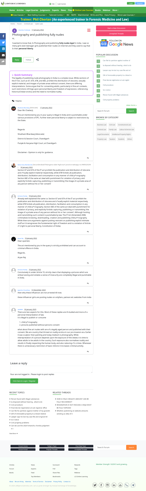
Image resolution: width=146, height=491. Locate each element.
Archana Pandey (22, 196)
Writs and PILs (96, 15)
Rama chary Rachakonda (25, 165)
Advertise (28, 482)
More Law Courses (126, 15)
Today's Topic (51, 446)
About (11, 482)
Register (140, 3)
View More (12, 433)
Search (131, 111)
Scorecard (56, 465)
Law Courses (62, 4)
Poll (54, 469)
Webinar (106, 10)
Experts (55, 10)
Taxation (112, 139)
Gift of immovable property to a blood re (117, 75)
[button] (88, 31)
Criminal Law (101, 129)
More (114, 10)
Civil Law (112, 125)
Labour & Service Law (126, 129)
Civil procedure (17, 405)
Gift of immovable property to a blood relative (28, 414)
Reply (17, 60)
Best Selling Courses (36, 15)
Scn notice (15, 420)
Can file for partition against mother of (116, 60)
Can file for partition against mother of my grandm (30, 411)
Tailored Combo (56, 15)
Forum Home (23, 446)
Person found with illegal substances (25, 399)
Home (12, 10)
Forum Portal (22, 449)
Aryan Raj (20, 238)
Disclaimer (48, 482)
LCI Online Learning (81, 476)
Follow (28, 60)
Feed (32, 473)
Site (53, 4)
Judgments (45, 10)
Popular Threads (51, 449)
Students (121, 139)
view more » (131, 105)
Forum (11, 469)
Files (70, 10)
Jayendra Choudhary (24, 290)
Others (129, 139)
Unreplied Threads (116, 33)
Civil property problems (20, 423)
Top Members (35, 476)
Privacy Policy (57, 482)
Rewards (77, 465)
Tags (75, 469)
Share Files (56, 473)
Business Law (101, 125)
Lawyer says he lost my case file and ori (116, 70)
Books (98, 10)
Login (131, 3)
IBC (68, 15)
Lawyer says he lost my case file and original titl (29, 417)
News (63, 10)
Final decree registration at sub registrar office (29, 408)
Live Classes (18, 15)
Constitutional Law (124, 125)
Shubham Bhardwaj (23, 108)
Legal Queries (32, 10)
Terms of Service (38, 482)
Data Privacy (110, 15)
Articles (20, 10)
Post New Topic (81, 446)
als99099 (20, 309)
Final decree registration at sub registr (116, 80)
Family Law (112, 129)
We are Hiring (19, 482)
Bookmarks (56, 476)
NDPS (73, 15)
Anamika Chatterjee (24, 30)
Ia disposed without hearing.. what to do (26, 402)
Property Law (101, 139)
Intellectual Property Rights (121, 134)
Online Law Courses (84, 10)
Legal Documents (103, 134)
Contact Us (67, 482)
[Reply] (87, 158)
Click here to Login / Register (24, 381)
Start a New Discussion (116, 28)
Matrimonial (83, 15)
